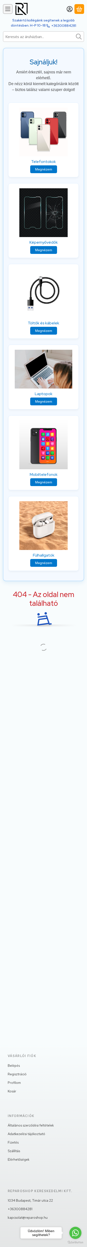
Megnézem (43, 169)
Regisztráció (17, 1074)
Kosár (12, 1091)
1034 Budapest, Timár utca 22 (30, 1200)
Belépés (14, 1065)
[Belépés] (69, 9)
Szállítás (14, 1151)
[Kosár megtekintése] (79, 9)
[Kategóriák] (8, 9)
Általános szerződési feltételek (31, 1125)
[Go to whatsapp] (75, 1233)
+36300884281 (63, 25)
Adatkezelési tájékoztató (26, 1134)
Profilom (14, 1082)
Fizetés (13, 1142)
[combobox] (43, 36)
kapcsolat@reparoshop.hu (28, 1217)
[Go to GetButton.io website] (75, 1242)
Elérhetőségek (18, 1159)
